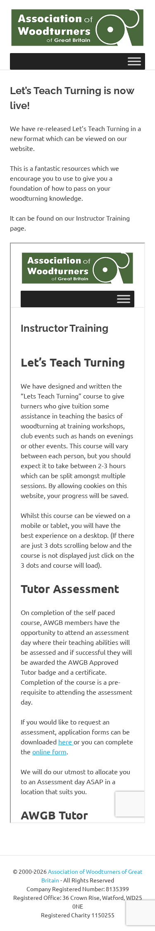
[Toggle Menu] (134, 62)
